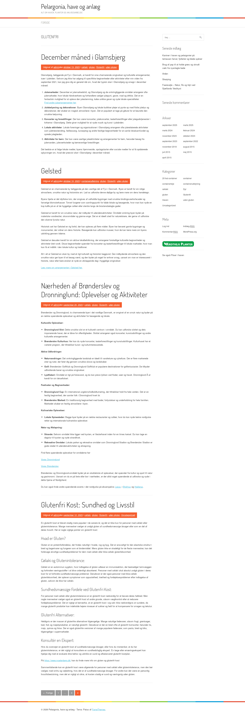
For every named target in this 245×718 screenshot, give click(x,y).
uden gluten (111, 67)
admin (56, 67)
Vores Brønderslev (50, 466)
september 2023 (169, 141)
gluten (92, 67)
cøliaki (85, 67)
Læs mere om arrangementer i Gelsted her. (61, 267)
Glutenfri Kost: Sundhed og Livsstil (87, 504)
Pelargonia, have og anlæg (70, 6)
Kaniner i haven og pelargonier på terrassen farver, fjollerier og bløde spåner (182, 57)
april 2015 (167, 157)
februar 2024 (189, 130)
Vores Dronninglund (50, 459)
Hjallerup (138, 486)
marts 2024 (167, 130)
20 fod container (169, 178)
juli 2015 (166, 152)
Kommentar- (170, 231)
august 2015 (188, 146)
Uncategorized (128, 515)
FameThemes (98, 709)
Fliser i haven (177, 255)
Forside (45, 22)
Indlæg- (189, 226)
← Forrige (48, 692)
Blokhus (127, 486)
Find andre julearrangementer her (60, 102)
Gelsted (51, 170)
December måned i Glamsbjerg (83, 56)
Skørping (166, 79)
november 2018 (169, 146)
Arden (165, 73)
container (187, 178)
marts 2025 (188, 125)
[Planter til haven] (178, 243)
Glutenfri (100, 67)
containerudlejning (90, 181)
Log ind (165, 226)
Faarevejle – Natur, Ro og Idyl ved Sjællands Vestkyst (178, 86)
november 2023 (169, 135)
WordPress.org (190, 231)
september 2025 (169, 125)
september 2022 (190, 141)
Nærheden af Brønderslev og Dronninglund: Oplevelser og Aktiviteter (94, 290)
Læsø (117, 486)
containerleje (168, 183)
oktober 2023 (189, 135)
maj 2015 (187, 152)
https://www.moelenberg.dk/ (57, 660)
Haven (165, 199)
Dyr (184, 189)
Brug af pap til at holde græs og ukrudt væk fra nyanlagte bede (181, 66)
